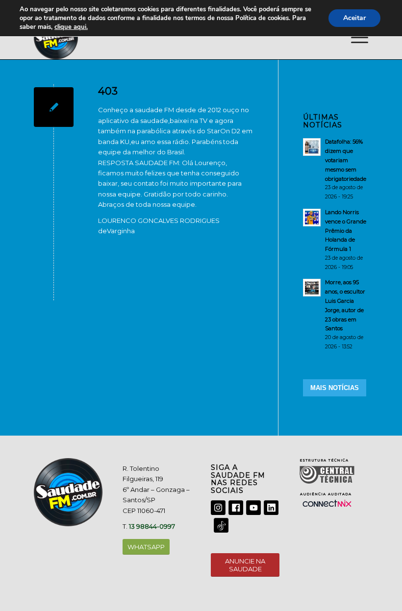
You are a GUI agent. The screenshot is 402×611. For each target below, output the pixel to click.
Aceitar (354, 18)
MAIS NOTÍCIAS (334, 387)
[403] (54, 107)
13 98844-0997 (152, 526)
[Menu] (354, 37)
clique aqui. (71, 27)
